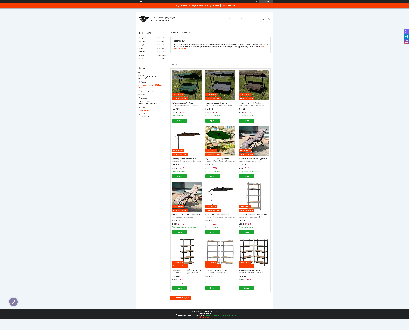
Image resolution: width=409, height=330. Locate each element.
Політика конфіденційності (229, 315)
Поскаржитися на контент (212, 315)
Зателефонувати (229, 6)
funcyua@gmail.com (145, 110)
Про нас (220, 19)
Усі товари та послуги (179, 298)
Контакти (232, 19)
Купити (179, 121)
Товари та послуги (204, 19)
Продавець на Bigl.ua (204, 313)
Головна (190, 19)
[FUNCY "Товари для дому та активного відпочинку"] (143, 19)
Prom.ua (214, 311)
